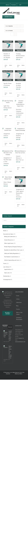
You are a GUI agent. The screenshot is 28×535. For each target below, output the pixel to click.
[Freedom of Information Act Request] (7, 46)
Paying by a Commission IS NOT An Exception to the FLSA (10, 352)
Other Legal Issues (8, 243)
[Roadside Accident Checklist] (20, 75)
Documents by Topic (8, 234)
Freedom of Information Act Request (7, 55)
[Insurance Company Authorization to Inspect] (20, 103)
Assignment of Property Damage (20, 135)
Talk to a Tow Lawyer (19, 313)
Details (10, 65)
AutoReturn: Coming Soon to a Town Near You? (10, 335)
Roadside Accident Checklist (18, 85)
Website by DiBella (18, 373)
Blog (17, 305)
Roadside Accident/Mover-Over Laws (13, 250)
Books (4, 230)
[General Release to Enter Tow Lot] (20, 152)
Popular (5, 326)
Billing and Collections (9, 236)
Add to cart (6, 66)
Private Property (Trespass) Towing (12, 246)
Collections (19, 302)
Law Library (6, 267)
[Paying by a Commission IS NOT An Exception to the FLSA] (6, 346)
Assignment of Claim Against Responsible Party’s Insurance (20, 193)
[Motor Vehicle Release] (7, 178)
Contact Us (21, 338)
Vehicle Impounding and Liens (11, 260)
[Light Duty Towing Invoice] (7, 101)
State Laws (7, 273)
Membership (6, 276)
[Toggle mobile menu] (25, 9)
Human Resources (8, 240)
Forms (4, 263)
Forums (18, 309)
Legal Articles (7, 269)
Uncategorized (6, 279)
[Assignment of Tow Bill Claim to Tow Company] (7, 152)
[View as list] (15, 34)
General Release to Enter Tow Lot (20, 158)
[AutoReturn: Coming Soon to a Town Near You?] (6, 334)
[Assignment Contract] (7, 129)
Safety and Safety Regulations (11, 253)
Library (18, 299)
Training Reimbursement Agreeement (20, 55)
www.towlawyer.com (20, 341)
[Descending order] (22, 26)
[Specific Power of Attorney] (7, 75)
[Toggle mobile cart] (22, 9)
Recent (10, 327)
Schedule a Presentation (19, 318)
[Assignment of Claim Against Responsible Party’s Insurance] (20, 181)
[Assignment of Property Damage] (20, 129)
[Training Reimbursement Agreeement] (20, 46)
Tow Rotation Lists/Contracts (11, 256)
